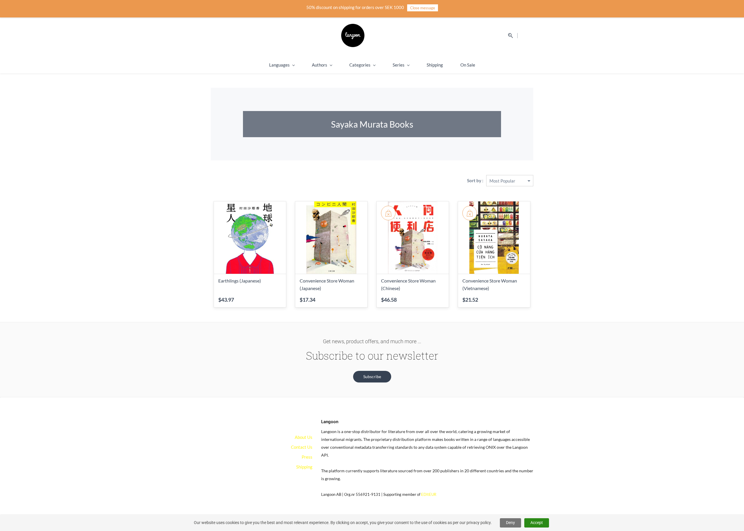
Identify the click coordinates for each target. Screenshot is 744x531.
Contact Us (301, 447)
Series (399, 64)
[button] (372, 376)
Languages (279, 64)
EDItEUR (428, 494)
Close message (422, 8)
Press (307, 457)
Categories (360, 64)
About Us (303, 437)
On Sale (467, 64)
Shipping (435, 64)
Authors (319, 64)
